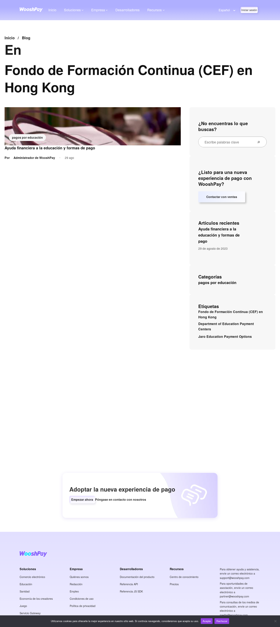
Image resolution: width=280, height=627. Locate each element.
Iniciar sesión (249, 10)
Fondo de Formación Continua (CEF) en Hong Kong (230, 314)
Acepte (207, 621)
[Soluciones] (83, 10)
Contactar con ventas (221, 197)
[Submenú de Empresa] (107, 10)
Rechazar (221, 621)
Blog (26, 37)
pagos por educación (27, 137)
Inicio (52, 9)
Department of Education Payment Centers (226, 326)
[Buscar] (260, 142)
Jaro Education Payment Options (225, 336)
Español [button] (224, 10)
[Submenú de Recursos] (164, 10)
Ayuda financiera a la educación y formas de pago (50, 147)
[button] (82, 499)
